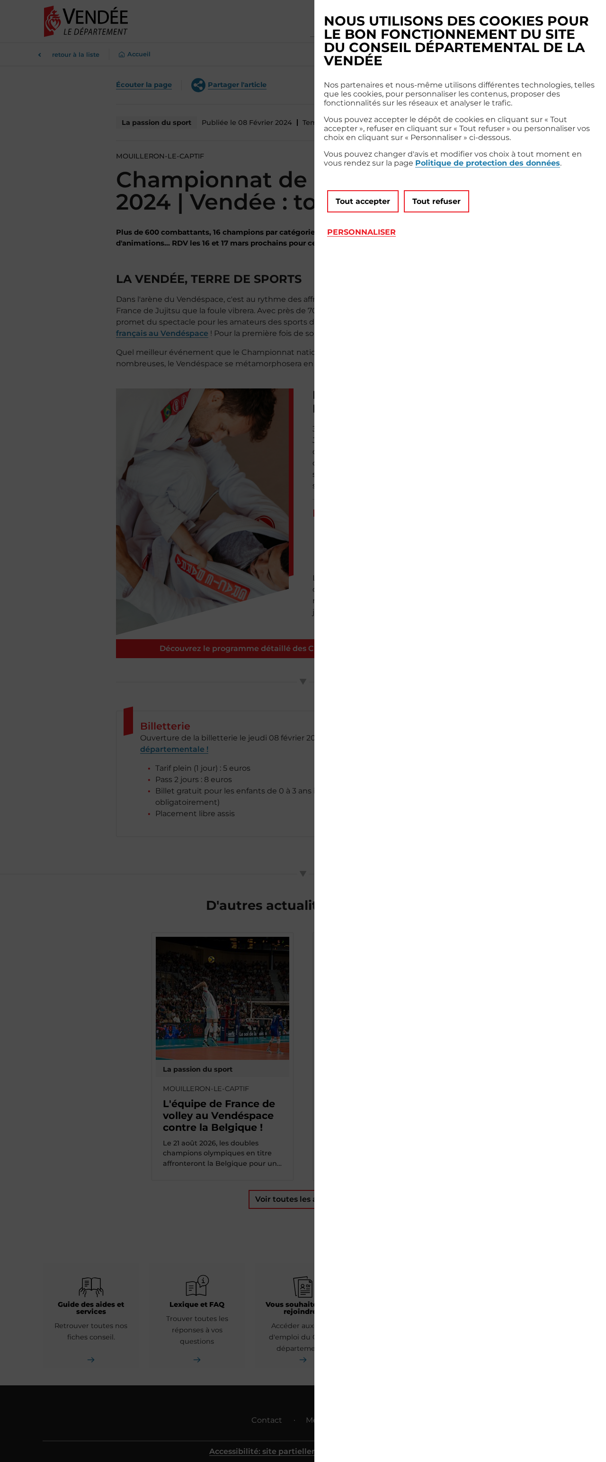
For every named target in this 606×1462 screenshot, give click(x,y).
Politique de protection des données (487, 163)
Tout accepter (363, 201)
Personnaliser (361, 232)
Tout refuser (436, 201)
